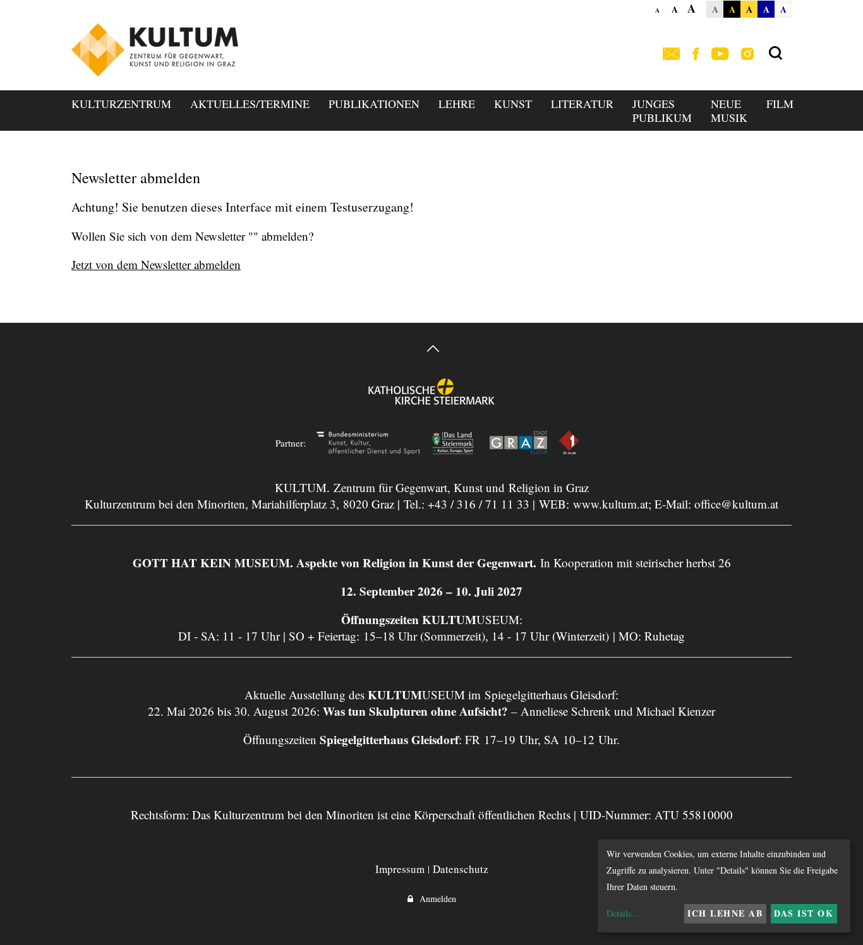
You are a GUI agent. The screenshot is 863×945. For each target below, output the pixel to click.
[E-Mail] (671, 54)
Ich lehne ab (725, 913)
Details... (623, 913)
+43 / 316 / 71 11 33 (478, 504)
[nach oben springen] (431, 350)
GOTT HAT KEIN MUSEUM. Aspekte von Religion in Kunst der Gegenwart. (334, 562)
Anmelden (434, 899)
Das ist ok (803, 913)
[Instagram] (747, 54)
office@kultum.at (736, 504)
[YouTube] (719, 54)
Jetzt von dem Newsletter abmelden (156, 264)
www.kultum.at (610, 504)
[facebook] (695, 54)
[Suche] (775, 53)
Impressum (400, 869)
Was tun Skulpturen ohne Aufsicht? (415, 710)
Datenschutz (460, 869)
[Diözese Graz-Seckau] (431, 400)
